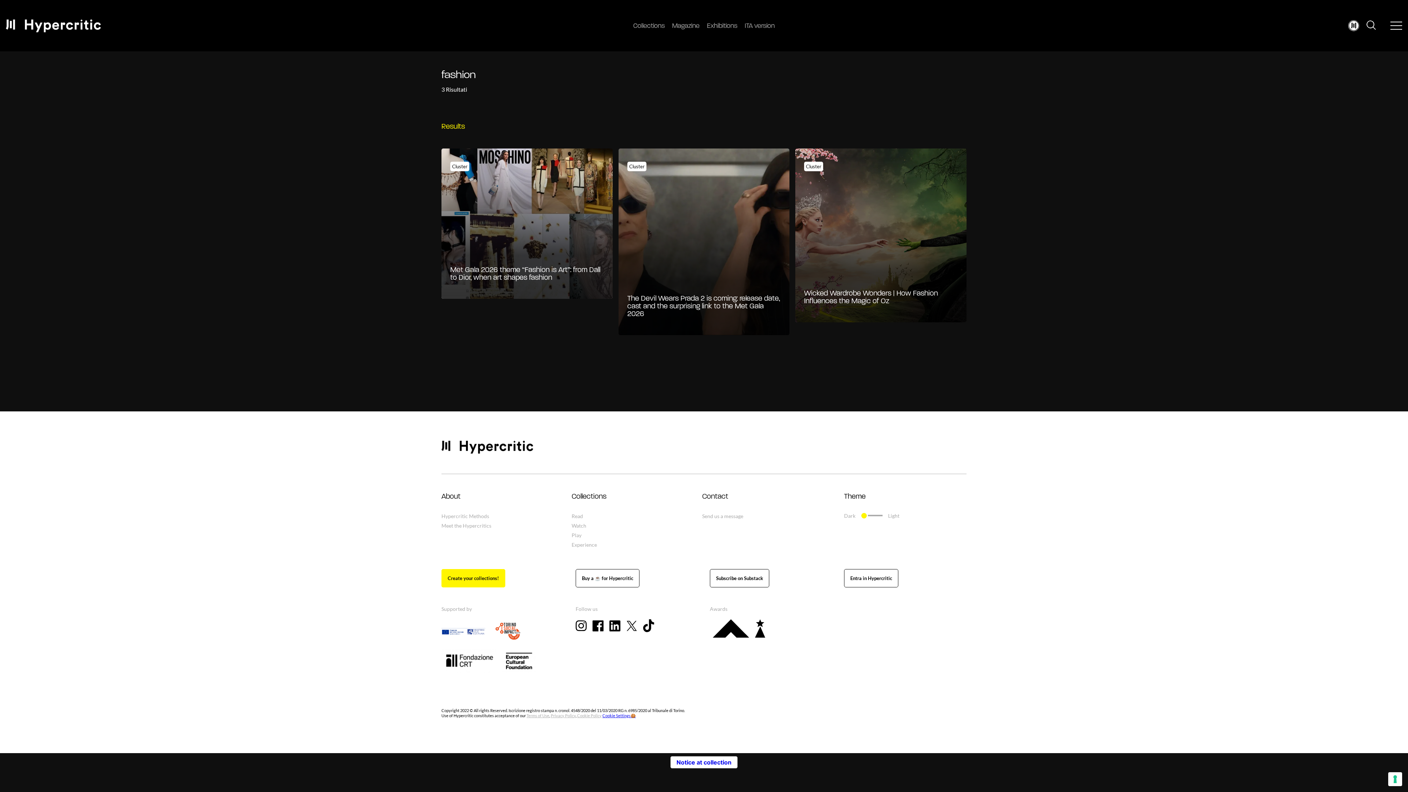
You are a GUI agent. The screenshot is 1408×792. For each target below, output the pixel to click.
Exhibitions (722, 26)
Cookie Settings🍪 (619, 715)
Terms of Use (538, 715)
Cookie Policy (589, 715)
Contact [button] (715, 496)
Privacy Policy (563, 715)
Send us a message (722, 516)
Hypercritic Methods (465, 516)
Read (577, 516)
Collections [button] (589, 496)
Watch (579, 525)
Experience (584, 545)
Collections (649, 26)
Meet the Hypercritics (466, 525)
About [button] (451, 496)
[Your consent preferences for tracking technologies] (1395, 779)
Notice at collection (704, 762)
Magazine (686, 26)
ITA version (760, 26)
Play (577, 535)
